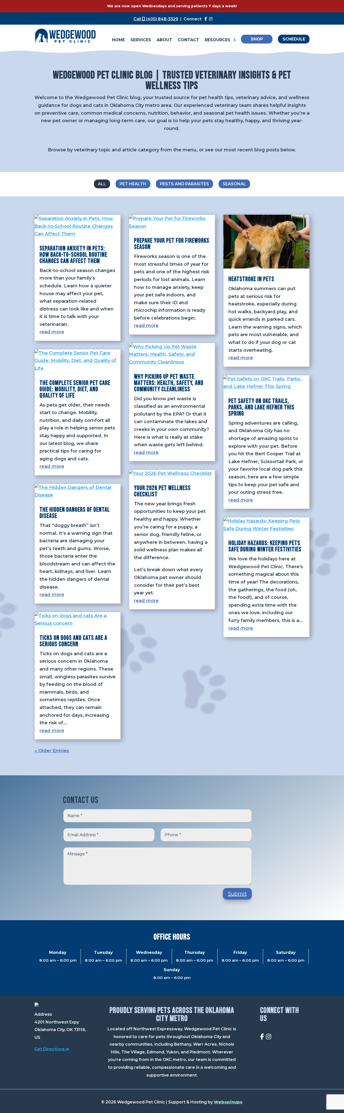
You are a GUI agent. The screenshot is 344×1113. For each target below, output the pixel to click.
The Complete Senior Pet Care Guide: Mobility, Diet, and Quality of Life (75, 389)
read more (52, 332)
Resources (217, 40)
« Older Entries (52, 750)
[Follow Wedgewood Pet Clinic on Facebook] (205, 19)
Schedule (294, 39)
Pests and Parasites (184, 184)
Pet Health (133, 184)
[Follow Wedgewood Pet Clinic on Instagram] (211, 19)
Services (140, 40)
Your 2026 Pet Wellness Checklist (162, 491)
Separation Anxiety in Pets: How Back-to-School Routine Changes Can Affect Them (73, 255)
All (102, 184)
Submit (237, 894)
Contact (188, 40)
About (164, 40)
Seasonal (234, 184)
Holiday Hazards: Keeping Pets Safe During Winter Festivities (264, 546)
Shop (257, 39)
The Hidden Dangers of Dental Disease (75, 513)
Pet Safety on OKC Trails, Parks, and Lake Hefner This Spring (261, 407)
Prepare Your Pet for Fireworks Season (171, 244)
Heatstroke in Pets (251, 279)
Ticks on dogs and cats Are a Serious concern (73, 641)
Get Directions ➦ (52, 1049)
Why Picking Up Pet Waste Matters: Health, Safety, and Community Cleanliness (168, 383)
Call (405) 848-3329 (155, 19)
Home (118, 40)
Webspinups (228, 1102)
